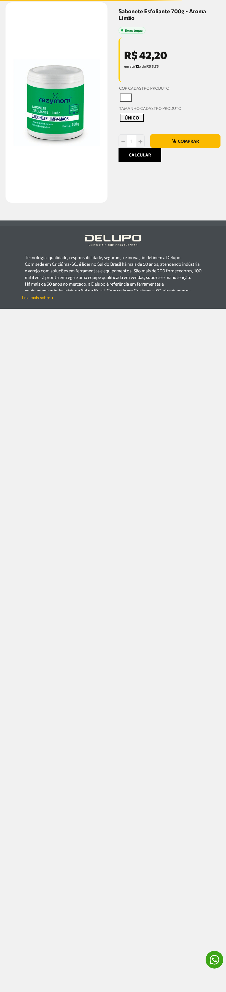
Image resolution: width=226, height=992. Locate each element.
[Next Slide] (205, 339)
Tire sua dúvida (53, 418)
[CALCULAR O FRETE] (200, 247)
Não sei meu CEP (130, 258)
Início (8, 34)
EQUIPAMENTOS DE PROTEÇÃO (39, 34)
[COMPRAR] (185, 191)
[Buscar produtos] (214, 23)
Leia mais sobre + (38, 511)
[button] (126, 148)
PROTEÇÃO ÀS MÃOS (84, 34)
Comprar (67, 409)
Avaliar (145, 69)
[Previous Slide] (21, 339)
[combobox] (113, 23)
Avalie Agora (82, 418)
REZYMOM (128, 41)
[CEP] (150, 242)
